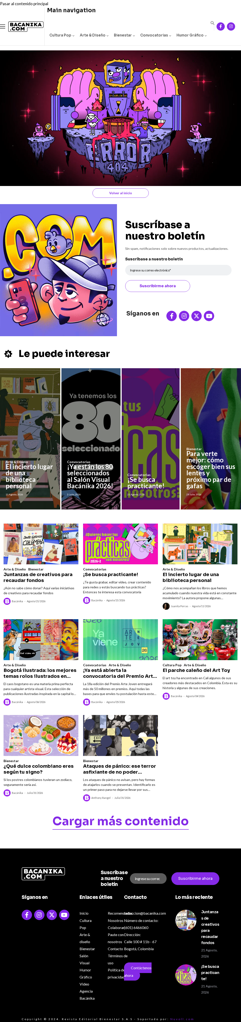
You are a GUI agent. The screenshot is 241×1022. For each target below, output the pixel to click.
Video (84, 984)
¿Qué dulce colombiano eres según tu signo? (39, 769)
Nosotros (115, 920)
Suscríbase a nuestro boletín (154, 259)
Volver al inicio (120, 193)
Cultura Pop (60, 35)
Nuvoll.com (182, 1019)
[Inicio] (22, 26)
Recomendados (120, 913)
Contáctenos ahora (138, 971)
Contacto (115, 948)
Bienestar (123, 35)
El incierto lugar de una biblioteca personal (29, 476)
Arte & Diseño (92, 35)
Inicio (84, 913)
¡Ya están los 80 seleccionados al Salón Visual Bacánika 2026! (90, 476)
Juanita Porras (179, 606)
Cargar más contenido (120, 822)
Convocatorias (154, 35)
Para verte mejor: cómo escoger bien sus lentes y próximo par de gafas (210, 469)
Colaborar (116, 927)
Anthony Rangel (101, 797)
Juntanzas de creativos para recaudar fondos (38, 577)
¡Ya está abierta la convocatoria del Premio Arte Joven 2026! (119, 673)
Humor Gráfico (190, 35)
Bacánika (17, 601)
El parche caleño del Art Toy (196, 670)
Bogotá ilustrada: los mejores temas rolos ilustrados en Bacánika (40, 673)
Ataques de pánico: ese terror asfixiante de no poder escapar (119, 769)
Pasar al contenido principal (24, 3)
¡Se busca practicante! (146, 482)
